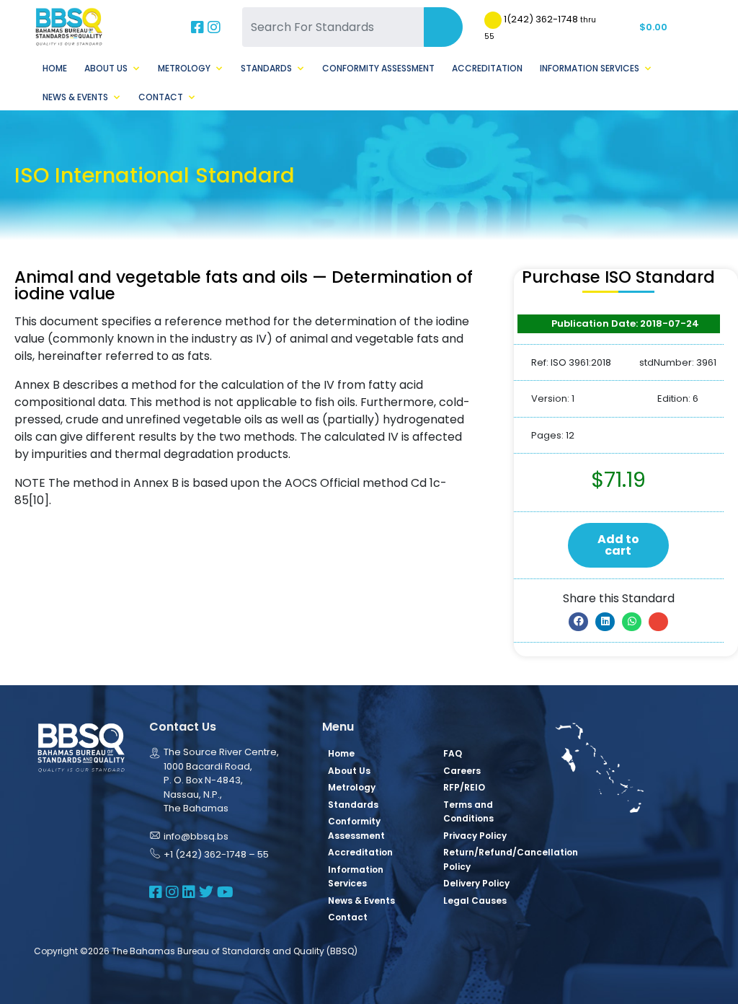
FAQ (452, 753)
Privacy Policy (475, 835)
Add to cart (618, 545)
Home (55, 68)
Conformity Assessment (378, 68)
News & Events (75, 97)
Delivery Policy (476, 883)
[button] (578, 621)
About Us (106, 68)
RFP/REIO (464, 787)
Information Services (589, 68)
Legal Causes (475, 900)
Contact (160, 97)
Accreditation (487, 68)
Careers (462, 771)
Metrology (184, 68)
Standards (266, 68)
